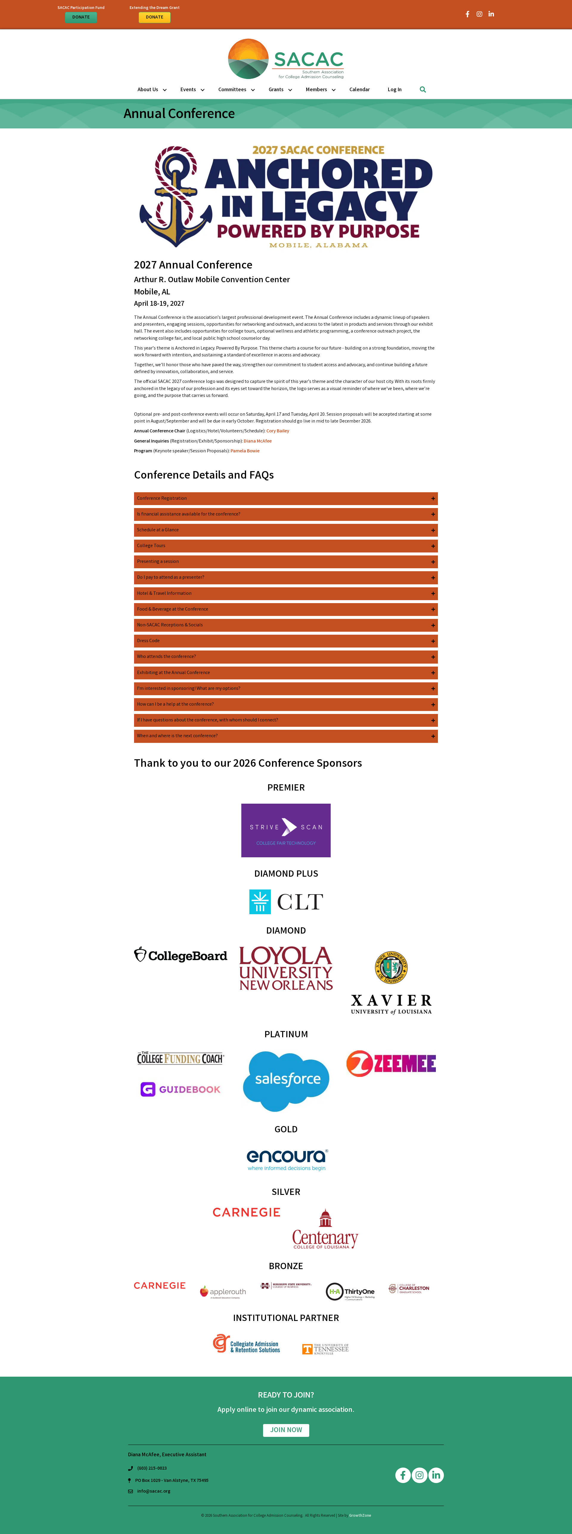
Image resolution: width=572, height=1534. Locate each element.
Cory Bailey (277, 431)
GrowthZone (360, 1516)
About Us (148, 90)
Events (188, 90)
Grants (276, 90)
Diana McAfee (258, 441)
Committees (232, 90)
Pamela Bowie (245, 451)
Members (316, 90)
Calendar (359, 90)
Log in (395, 90)
